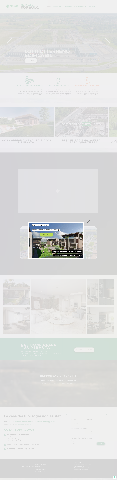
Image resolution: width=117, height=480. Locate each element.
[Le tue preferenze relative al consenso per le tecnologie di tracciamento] (114, 477)
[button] (88, 221)
